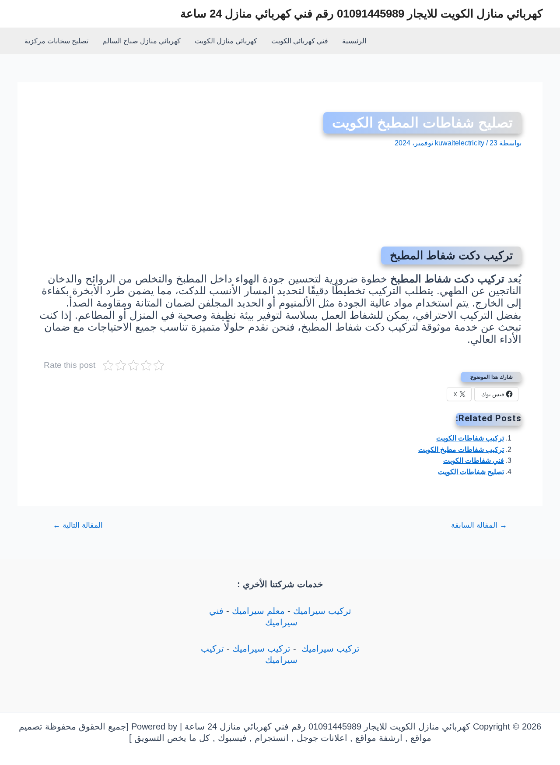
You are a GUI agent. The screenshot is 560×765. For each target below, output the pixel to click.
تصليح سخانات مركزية (56, 41)
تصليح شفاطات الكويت (471, 472)
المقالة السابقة (479, 525)
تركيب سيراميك (322, 611)
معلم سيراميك (258, 611)
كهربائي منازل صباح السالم (141, 41)
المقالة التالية (78, 525)
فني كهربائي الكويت (299, 41)
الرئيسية (354, 41)
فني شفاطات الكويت (473, 460)
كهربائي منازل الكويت (226, 41)
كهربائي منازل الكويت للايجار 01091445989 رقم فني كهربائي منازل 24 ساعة (361, 13)
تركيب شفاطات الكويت (470, 438)
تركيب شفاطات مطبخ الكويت (461, 449)
